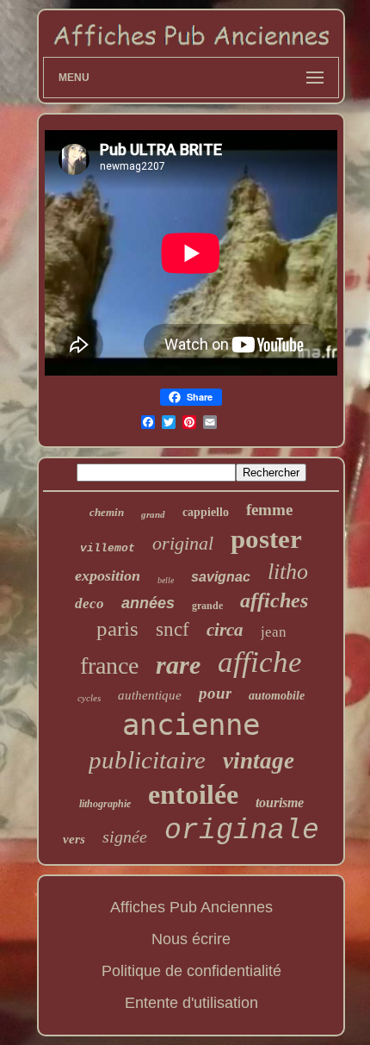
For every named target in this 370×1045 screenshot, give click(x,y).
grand (153, 514)
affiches (274, 600)
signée (124, 836)
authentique (150, 695)
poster (266, 539)
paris (117, 628)
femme (269, 510)
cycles (89, 698)
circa (225, 629)
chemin (106, 512)
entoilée (193, 794)
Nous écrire (191, 939)
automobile (277, 695)
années (148, 603)
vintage (258, 761)
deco (89, 603)
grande (207, 606)
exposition (107, 575)
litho (288, 571)
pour (215, 693)
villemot (107, 548)
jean (274, 632)
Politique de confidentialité (191, 971)
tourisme (280, 802)
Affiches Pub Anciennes (191, 907)
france (109, 665)
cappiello (205, 512)
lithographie (105, 804)
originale (241, 831)
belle (165, 580)
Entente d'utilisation (191, 1002)
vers (74, 839)
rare (178, 664)
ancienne (191, 724)
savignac (220, 576)
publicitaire (147, 760)
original (182, 543)
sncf (172, 629)
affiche (260, 662)
